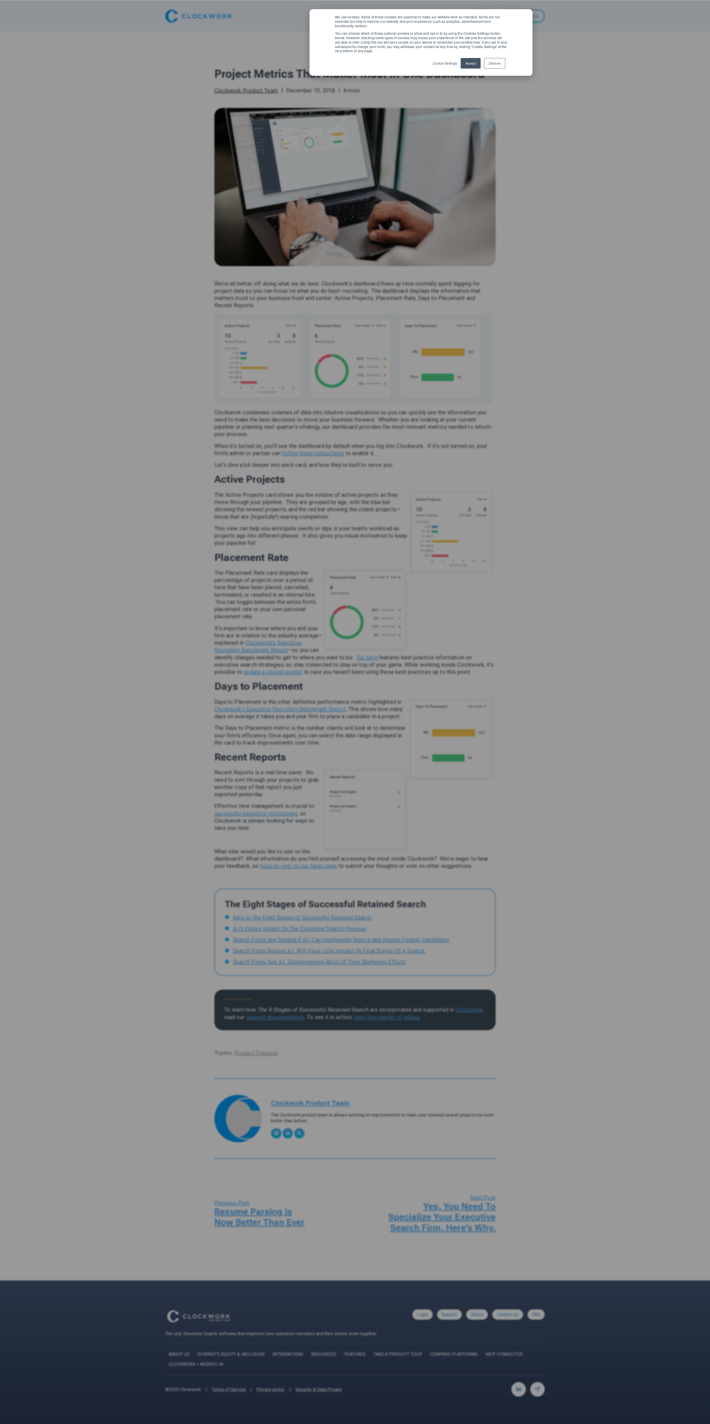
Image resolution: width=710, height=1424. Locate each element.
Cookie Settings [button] (445, 63)
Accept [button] (470, 63)
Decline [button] (495, 63)
